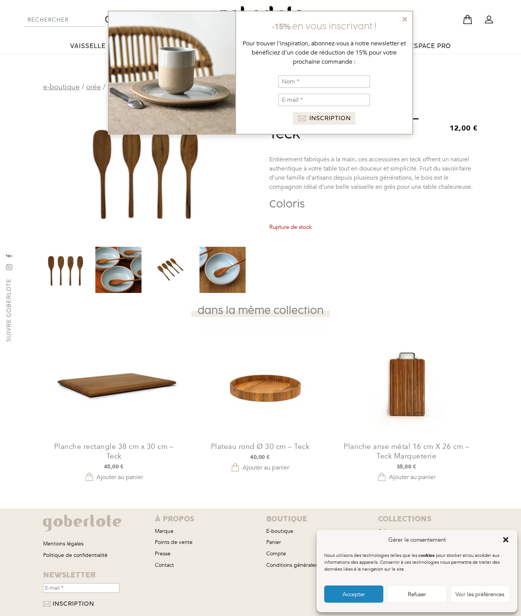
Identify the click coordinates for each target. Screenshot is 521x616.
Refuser (417, 594)
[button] (506, 540)
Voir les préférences (479, 594)
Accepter (354, 594)
